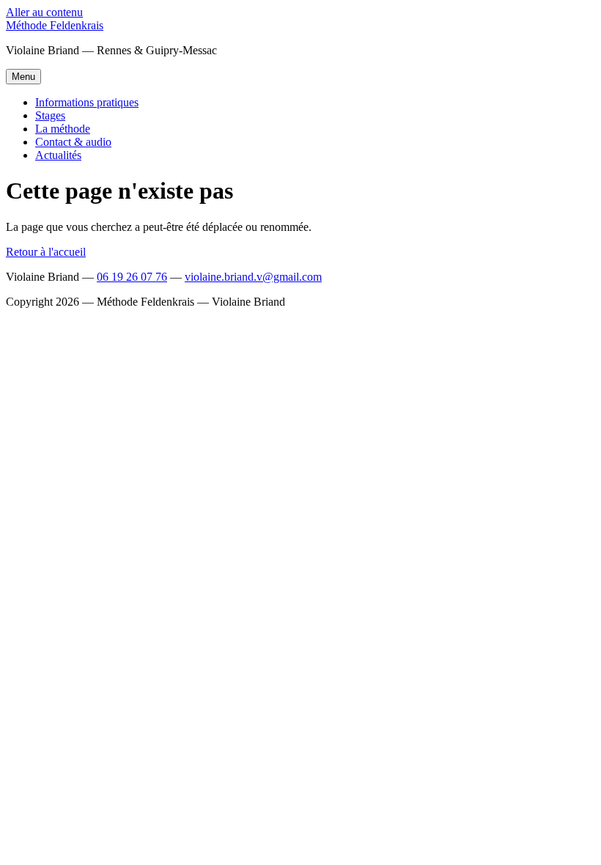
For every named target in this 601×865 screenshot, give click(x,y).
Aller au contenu (44, 12)
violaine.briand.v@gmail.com (253, 276)
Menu (23, 76)
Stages (50, 115)
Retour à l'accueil (46, 252)
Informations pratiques (87, 102)
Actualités (58, 155)
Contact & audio (73, 142)
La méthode (62, 128)
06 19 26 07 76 (132, 276)
